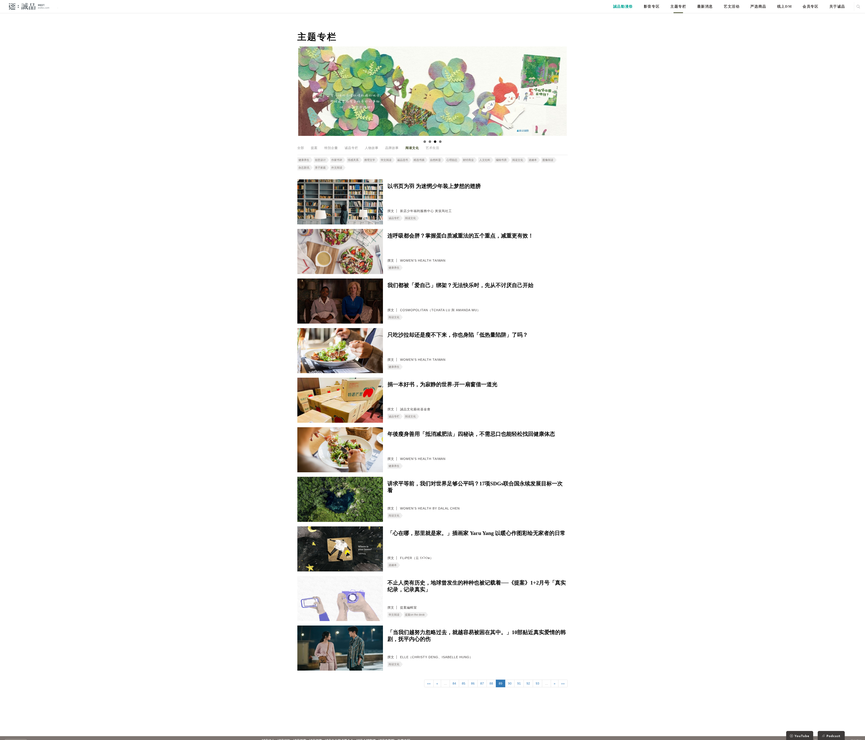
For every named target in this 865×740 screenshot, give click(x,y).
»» (563, 683)
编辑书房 (501, 160)
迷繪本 (533, 160)
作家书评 (336, 160)
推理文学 (369, 160)
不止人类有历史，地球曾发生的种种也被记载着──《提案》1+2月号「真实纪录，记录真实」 (476, 586)
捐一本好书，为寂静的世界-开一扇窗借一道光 (442, 384)
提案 (314, 148)
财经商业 (468, 160)
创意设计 (320, 160)
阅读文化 (412, 148)
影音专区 (652, 6)
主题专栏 (678, 6)
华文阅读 (386, 160)
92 (528, 683)
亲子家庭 (320, 167)
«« (429, 683)
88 (491, 683)
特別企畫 (331, 148)
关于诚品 (837, 6)
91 (519, 683)
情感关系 (353, 160)
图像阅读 (547, 160)
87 (482, 683)
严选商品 (758, 6)
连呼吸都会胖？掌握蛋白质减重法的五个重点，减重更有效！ (460, 236)
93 (537, 683)
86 (473, 683)
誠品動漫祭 (623, 6)
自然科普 (435, 160)
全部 (300, 148)
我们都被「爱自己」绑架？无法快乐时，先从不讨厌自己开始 (460, 285)
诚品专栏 (351, 148)
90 (510, 683)
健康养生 (303, 160)
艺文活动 (732, 6)
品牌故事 (392, 148)
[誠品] (29, 6)
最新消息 (705, 6)
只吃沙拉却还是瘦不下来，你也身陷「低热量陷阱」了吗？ (457, 335)
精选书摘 (419, 160)
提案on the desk (415, 614)
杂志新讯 (303, 167)
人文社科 (484, 160)
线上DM (784, 6)
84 (454, 683)
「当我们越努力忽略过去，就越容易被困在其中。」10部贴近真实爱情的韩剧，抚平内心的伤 (476, 635)
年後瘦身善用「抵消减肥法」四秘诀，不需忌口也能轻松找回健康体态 (471, 434)
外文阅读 (336, 167)
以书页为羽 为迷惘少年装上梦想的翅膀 (434, 186)
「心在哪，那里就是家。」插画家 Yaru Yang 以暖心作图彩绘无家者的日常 (476, 533)
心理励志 (451, 160)
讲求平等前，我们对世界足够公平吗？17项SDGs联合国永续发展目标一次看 (475, 487)
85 (463, 683)
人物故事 (371, 148)
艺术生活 (432, 148)
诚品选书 (402, 160)
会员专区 (810, 6)
